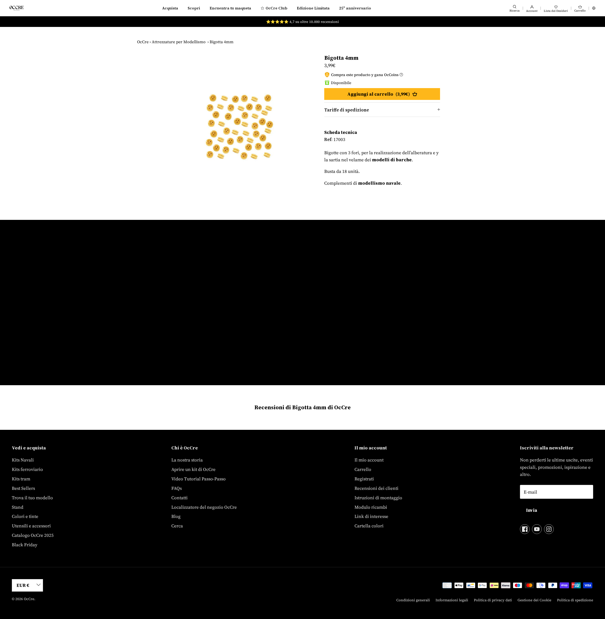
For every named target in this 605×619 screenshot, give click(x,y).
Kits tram (21, 479)
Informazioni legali (452, 600)
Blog (176, 516)
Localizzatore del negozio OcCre (204, 507)
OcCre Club (276, 8)
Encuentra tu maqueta (230, 8)
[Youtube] (537, 529)
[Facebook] (525, 529)
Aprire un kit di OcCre (193, 469)
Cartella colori (369, 526)
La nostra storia (187, 460)
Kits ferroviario (27, 469)
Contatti (179, 498)
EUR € (23, 585)
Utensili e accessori (31, 526)
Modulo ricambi (370, 507)
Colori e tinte (25, 516)
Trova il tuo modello (32, 498)
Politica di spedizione (575, 600)
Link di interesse (371, 516)
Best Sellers (23, 488)
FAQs (176, 488)
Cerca (177, 526)
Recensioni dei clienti (376, 488)
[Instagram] (549, 529)
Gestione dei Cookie (534, 600)
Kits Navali (23, 460)
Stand (17, 507)
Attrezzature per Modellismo (179, 42)
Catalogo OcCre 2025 (33, 535)
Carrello (362, 469)
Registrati (364, 479)
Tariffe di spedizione (346, 110)
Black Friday (24, 545)
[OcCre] (16, 8)
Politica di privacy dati (493, 600)
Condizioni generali (413, 600)
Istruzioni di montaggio (378, 498)
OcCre (143, 42)
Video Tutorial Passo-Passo (198, 479)
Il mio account (369, 460)
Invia (531, 510)
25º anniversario (355, 8)
